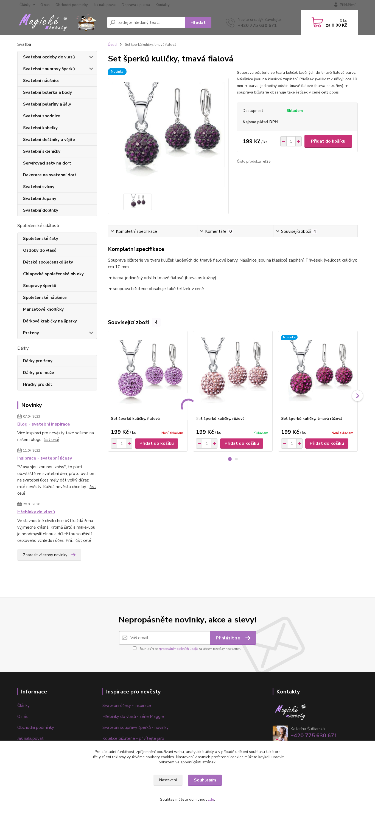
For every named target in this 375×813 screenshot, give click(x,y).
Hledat (198, 22)
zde (211, 799)
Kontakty (163, 4)
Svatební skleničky (41, 151)
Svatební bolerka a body (47, 92)
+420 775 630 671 (257, 25)
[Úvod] (59, 22)
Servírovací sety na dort (47, 163)
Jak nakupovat (105, 4)
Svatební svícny (38, 186)
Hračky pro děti (38, 384)
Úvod (112, 44)
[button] (230, 459)
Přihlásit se (228, 638)
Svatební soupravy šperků (49, 69)
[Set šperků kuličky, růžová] (233, 373)
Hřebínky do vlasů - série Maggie (133, 716)
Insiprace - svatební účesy (44, 458)
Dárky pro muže (38, 372)
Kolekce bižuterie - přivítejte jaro (133, 738)
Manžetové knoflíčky (43, 309)
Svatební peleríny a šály (47, 104)
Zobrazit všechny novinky (45, 554)
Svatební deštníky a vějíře (49, 139)
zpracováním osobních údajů (178, 649)
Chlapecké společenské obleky (53, 274)
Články (24, 4)
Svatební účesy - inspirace (126, 705)
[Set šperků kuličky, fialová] (147, 373)
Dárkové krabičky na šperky (50, 321)
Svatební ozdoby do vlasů (49, 57)
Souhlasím (205, 780)
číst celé (51, 439)
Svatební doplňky (40, 210)
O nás (45, 4)
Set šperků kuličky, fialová (135, 418)
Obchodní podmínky (71, 4)
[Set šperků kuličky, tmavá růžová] (318, 373)
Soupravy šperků (39, 285)
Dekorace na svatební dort (50, 175)
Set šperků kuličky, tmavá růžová (311, 418)
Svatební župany (39, 198)
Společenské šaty (40, 238)
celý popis (330, 92)
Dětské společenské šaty (48, 262)
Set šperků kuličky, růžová (220, 418)
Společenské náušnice (45, 297)
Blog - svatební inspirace (43, 424)
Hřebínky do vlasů (36, 512)
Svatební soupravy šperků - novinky (135, 727)
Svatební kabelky (40, 128)
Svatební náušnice (41, 80)
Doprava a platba (136, 4)
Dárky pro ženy (37, 361)
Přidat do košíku (328, 141)
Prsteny (31, 333)
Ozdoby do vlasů (40, 250)
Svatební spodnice (41, 116)
